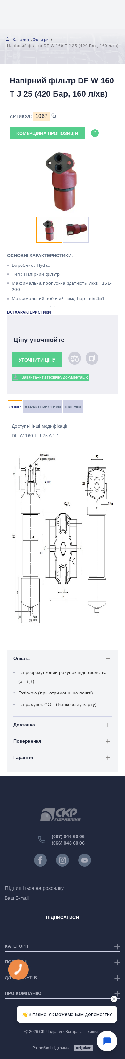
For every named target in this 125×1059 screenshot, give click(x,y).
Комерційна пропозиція (47, 133)
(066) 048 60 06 (68, 842)
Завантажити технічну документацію (55, 377)
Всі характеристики (29, 312)
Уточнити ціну (37, 360)
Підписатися (62, 917)
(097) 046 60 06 (68, 836)
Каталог (21, 40)
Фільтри (41, 40)
